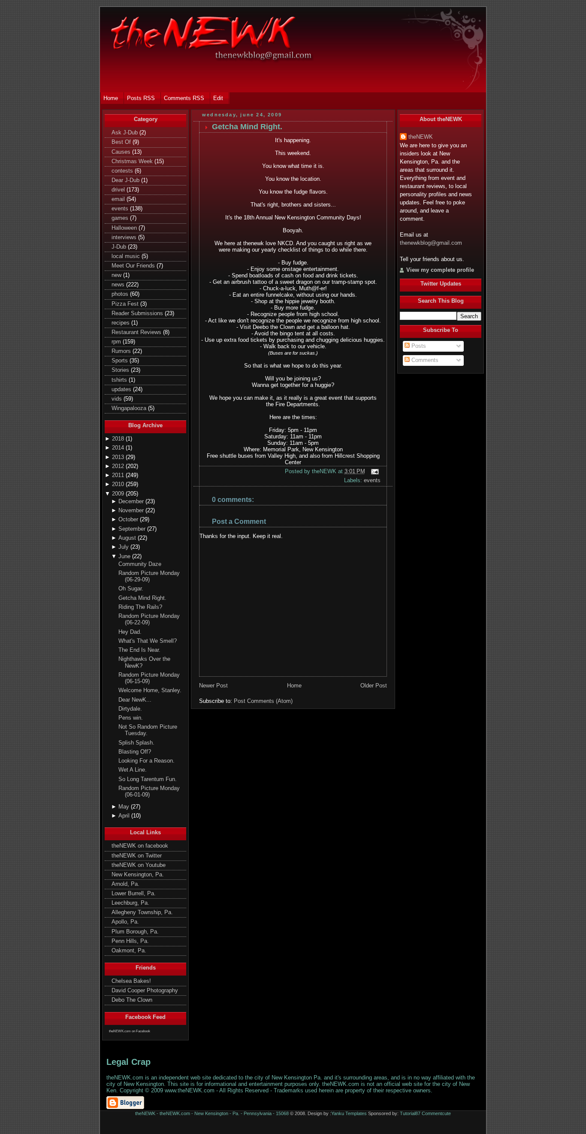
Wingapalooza (130, 408)
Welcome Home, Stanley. (149, 690)
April (124, 816)
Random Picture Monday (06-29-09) (149, 576)
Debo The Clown (132, 1000)
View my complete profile (440, 270)
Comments (424, 360)
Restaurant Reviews (137, 332)
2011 (119, 475)
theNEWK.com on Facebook (129, 1031)
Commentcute (436, 1113)
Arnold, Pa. (125, 884)
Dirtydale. (130, 709)
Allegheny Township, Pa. (142, 912)
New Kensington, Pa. (138, 875)
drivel (119, 190)
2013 (119, 457)
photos (121, 294)
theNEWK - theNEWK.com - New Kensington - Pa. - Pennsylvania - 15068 (212, 1113)
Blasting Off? (134, 752)
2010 (119, 484)
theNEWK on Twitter (137, 856)
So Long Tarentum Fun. (147, 779)
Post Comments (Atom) (263, 701)
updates (122, 389)
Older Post (373, 685)
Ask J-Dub (125, 133)
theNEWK (420, 137)
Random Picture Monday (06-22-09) (149, 619)
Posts (418, 346)
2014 (119, 448)
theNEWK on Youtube (139, 865)
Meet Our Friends (134, 266)
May (124, 807)
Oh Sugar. (130, 589)
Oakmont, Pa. (129, 951)
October (129, 520)
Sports (121, 361)
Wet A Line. (132, 770)
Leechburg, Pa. (130, 903)
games (121, 218)
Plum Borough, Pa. (135, 932)
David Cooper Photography (145, 991)
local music (127, 256)
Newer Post (213, 685)
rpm (117, 342)
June (125, 556)
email (119, 199)
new (117, 275)
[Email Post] (374, 471)
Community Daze (139, 564)
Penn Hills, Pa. (130, 941)
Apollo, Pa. (125, 922)
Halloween (125, 228)
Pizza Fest (126, 304)
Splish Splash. (136, 743)
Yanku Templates (349, 1113)
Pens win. (130, 718)
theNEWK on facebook (140, 846)
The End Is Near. (139, 650)
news (119, 285)
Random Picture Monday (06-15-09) (149, 678)
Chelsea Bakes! (131, 981)
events (121, 209)
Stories (121, 370)
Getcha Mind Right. (142, 598)
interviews (125, 237)
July (124, 547)
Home (294, 685)
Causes (122, 152)
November (131, 511)
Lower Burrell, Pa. (134, 894)
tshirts (120, 380)
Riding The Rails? (140, 607)
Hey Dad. (130, 632)
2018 (119, 439)
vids (118, 399)
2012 (119, 466)
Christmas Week (133, 161)
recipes (121, 323)
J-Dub (120, 247)
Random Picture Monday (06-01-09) (149, 791)
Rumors (122, 351)
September (132, 529)
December (131, 502)
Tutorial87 (410, 1113)
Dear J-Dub (126, 180)
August (128, 538)
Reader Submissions (138, 313)
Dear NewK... (134, 700)
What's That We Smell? (147, 641)
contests (123, 171)
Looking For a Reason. (146, 761)
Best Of (122, 142)
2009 (119, 494)
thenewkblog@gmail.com (431, 243)
